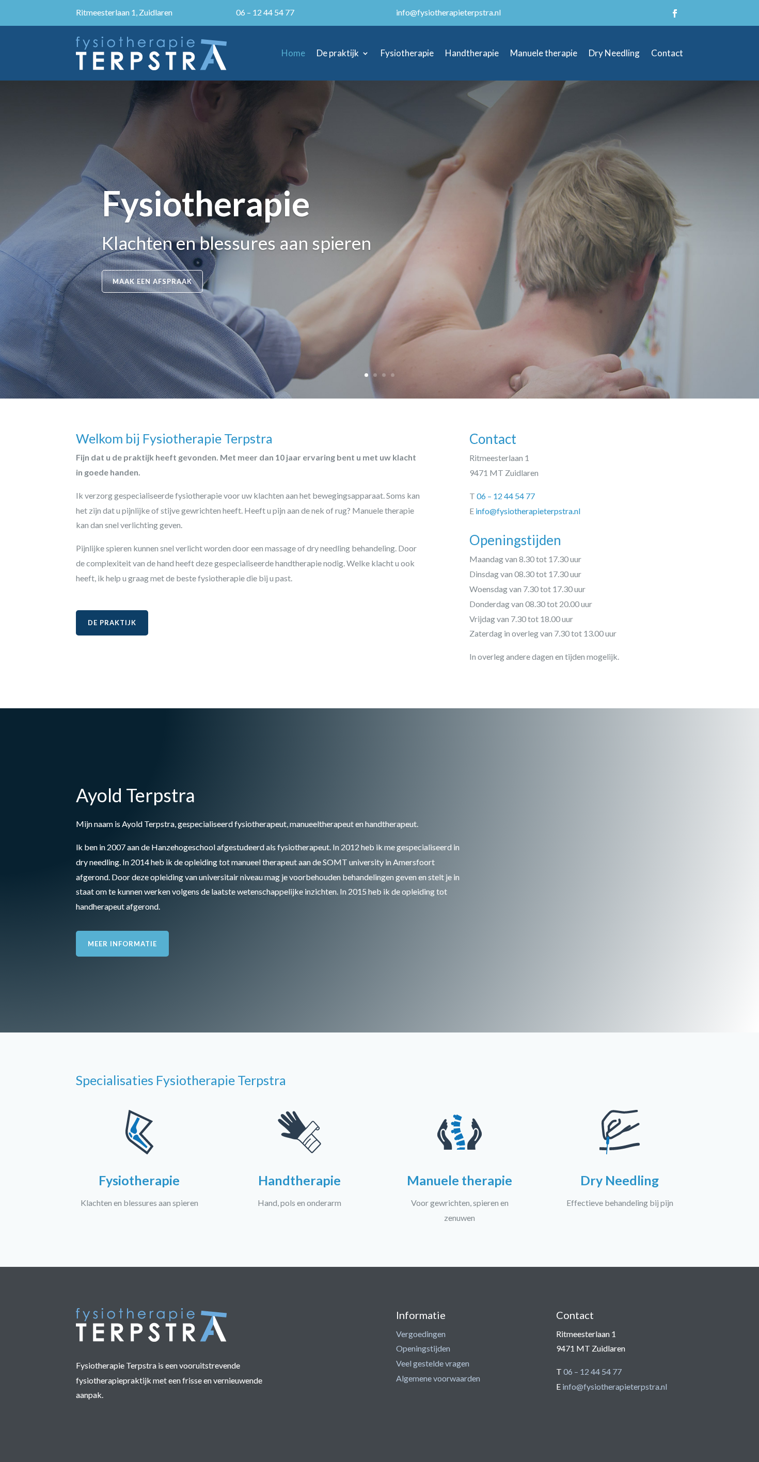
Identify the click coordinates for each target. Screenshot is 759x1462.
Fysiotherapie (407, 52)
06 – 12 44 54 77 (265, 12)
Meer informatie (122, 944)
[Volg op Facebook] (675, 13)
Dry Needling (614, 52)
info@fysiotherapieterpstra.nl (448, 12)
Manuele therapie (543, 52)
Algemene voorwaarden (438, 1378)
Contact (667, 52)
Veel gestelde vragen (432, 1363)
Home (293, 52)
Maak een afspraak (152, 281)
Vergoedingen (421, 1334)
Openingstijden (423, 1348)
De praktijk (338, 52)
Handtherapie (472, 52)
